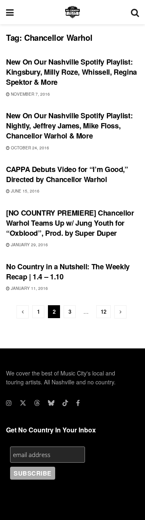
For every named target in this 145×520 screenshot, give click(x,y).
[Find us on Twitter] (23, 402)
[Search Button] (135, 12)
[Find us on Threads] (37, 402)
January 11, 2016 (29, 288)
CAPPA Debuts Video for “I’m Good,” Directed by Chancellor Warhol (67, 174)
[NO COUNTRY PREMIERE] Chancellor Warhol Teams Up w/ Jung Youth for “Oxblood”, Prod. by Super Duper (70, 223)
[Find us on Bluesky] (51, 402)
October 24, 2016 (29, 148)
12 (103, 311)
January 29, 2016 (29, 244)
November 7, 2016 (30, 94)
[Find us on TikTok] (65, 402)
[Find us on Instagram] (9, 402)
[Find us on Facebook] (78, 402)
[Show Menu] (10, 12)
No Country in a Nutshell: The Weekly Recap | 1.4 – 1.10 (68, 271)
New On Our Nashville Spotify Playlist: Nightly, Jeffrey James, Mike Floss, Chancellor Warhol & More (69, 125)
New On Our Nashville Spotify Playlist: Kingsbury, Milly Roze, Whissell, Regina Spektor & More (71, 72)
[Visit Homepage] (72, 12)
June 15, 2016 (24, 191)
